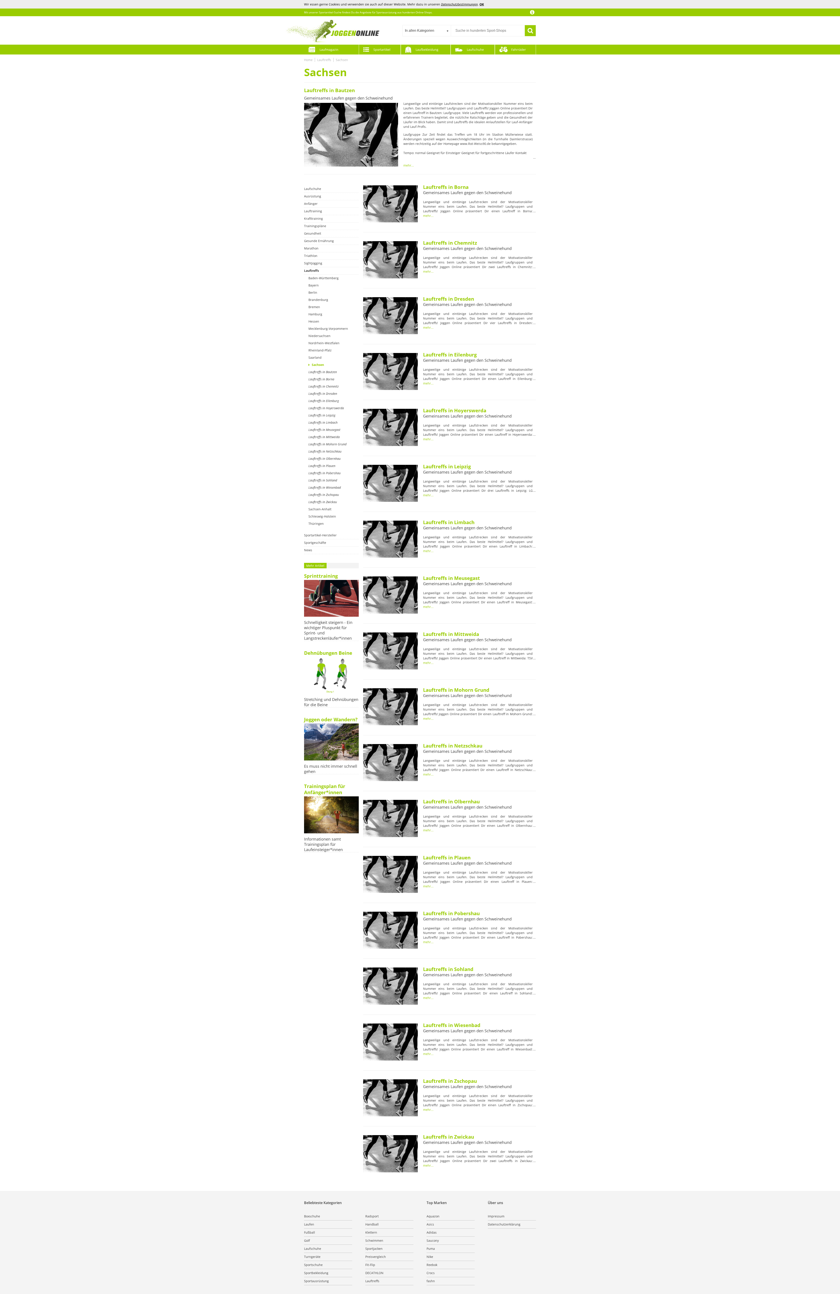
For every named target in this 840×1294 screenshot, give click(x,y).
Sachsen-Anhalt (319, 509)
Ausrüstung (312, 196)
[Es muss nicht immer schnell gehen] (331, 742)
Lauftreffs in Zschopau (323, 495)
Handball (372, 1224)
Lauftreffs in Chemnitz (323, 386)
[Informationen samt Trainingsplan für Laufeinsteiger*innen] (331, 815)
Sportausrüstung (316, 1281)
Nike (430, 1257)
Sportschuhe (313, 1265)
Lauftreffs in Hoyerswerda (326, 408)
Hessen (313, 321)
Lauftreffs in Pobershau (324, 473)
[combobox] (426, 30)
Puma (431, 1249)
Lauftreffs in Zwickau (322, 502)
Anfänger (311, 204)
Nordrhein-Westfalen (324, 343)
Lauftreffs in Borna (321, 379)
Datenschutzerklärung (504, 1224)
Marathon (311, 248)
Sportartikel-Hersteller (320, 535)
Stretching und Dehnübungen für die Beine (331, 702)
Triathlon (310, 256)
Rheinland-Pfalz (320, 350)
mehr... (408, 165)
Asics (430, 1224)
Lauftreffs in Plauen (321, 466)
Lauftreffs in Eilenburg (323, 401)
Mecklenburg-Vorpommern (328, 329)
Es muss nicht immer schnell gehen (330, 769)
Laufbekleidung (427, 49)
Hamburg (315, 314)
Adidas (432, 1232)
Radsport (372, 1216)
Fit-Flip (370, 1265)
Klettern (371, 1232)
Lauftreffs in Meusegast (324, 430)
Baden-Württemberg (323, 278)
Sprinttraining (321, 576)
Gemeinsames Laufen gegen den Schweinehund (348, 98)
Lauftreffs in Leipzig (321, 415)
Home (308, 60)
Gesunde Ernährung (319, 241)
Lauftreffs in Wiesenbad (324, 487)
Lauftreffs (324, 60)
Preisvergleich (375, 1257)
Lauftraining (313, 211)
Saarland (315, 357)
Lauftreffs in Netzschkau (324, 451)
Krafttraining (313, 218)
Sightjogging (313, 263)
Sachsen (342, 60)
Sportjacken (374, 1249)
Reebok (432, 1265)
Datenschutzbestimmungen (459, 4)
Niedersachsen (319, 336)
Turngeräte (312, 1257)
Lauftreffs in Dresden (322, 394)
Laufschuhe (475, 49)
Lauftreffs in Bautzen (329, 90)
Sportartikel (381, 49)
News (308, 550)
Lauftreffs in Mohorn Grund (327, 444)
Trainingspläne (315, 226)
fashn (431, 1281)
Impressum (496, 1216)
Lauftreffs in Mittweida (324, 437)
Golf (307, 1240)
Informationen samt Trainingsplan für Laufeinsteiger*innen (323, 844)
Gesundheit (312, 233)
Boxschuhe (312, 1216)
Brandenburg (318, 300)
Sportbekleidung (316, 1273)
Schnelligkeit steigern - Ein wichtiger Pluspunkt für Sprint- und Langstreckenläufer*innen (328, 630)
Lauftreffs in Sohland (322, 480)
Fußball (309, 1232)
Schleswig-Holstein (322, 516)
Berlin (312, 292)
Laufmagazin (329, 49)
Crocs (431, 1273)
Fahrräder (518, 49)
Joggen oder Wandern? (331, 719)
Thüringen (316, 523)
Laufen (309, 1224)
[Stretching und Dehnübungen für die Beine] (331, 676)
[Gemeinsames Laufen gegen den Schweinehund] (351, 135)
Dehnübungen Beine (328, 653)
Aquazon (433, 1216)
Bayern (313, 285)
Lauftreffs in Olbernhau (324, 458)
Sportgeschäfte (315, 543)
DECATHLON (374, 1273)
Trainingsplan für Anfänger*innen (324, 789)
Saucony (433, 1240)
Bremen (314, 307)
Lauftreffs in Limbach (323, 422)
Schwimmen (374, 1240)
